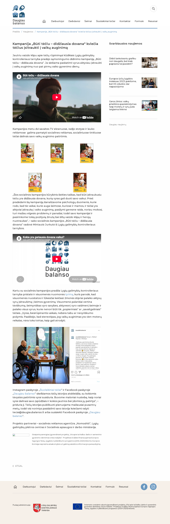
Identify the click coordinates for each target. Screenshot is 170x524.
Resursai (152, 21)
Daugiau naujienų (117, 124)
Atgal (19, 466)
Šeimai (88, 21)
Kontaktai (125, 21)
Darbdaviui (74, 21)
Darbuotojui (57, 21)
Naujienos (28, 32)
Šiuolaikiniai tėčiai (105, 21)
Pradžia (16, 32)
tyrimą (69, 294)
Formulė (139, 21)
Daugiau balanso (24, 393)
